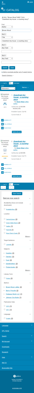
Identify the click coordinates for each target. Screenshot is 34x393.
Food (7, 260)
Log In (31, 2)
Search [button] (4, 336)
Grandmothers (10, 264)
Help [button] (3, 357)
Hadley (8, 226)
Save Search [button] (17, 193)
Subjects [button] (7, 249)
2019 (8, 306)
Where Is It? (7, 120)
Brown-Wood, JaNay (12, 287)
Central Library (10, 219)
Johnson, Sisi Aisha (12, 297)
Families (9, 257)
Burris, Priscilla (11, 291)
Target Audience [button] (9, 240)
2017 (8, 310)
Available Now (10, 209)
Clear (12, 68)
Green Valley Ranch (12, 223)
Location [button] (7, 214)
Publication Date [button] (9, 302)
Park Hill (8, 230)
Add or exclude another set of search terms (17, 72)
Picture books (10, 267)
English (8, 318)
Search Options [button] (7, 75)
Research (5, 352)
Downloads (5, 347)
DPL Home (5, 331)
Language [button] (7, 314)
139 (5, 158)
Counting (9, 253)
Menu (3, 4)
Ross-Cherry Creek (12, 233)
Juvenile (9, 244)
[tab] (25, 87)
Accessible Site (7, 368)
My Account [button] (6, 341)
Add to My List (17, 132)
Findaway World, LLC (13, 294)
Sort (2, 86)
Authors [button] (6, 283)
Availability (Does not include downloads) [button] (13, 204)
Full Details (8, 124)
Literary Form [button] (8, 274)
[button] (25, 87)
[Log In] (28, 2)
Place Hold (7, 128)
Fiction (8, 278)
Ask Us (4, 363)
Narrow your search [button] (11, 198)
